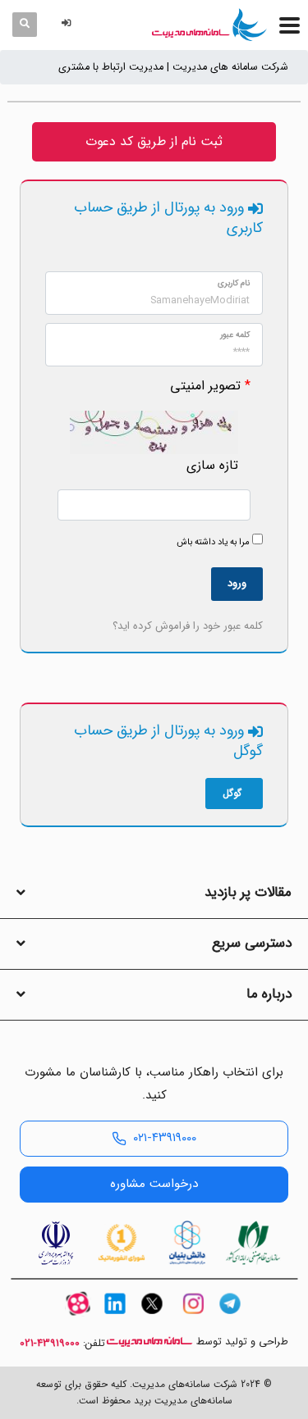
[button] (69, 24)
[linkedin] (115, 1318)
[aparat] (78, 1318)
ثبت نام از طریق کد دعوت (154, 141)
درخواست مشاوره (154, 1184)
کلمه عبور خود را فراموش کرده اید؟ (188, 625)
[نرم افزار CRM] (209, 24)
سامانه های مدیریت (149, 1341)
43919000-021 (50, 1343)
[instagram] (193, 1318)
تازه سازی (212, 465)
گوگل (232, 793)
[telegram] (230, 1318)
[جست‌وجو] (24, 24)
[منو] (289, 25)
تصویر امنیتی (205, 385)
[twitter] (152, 1318)
